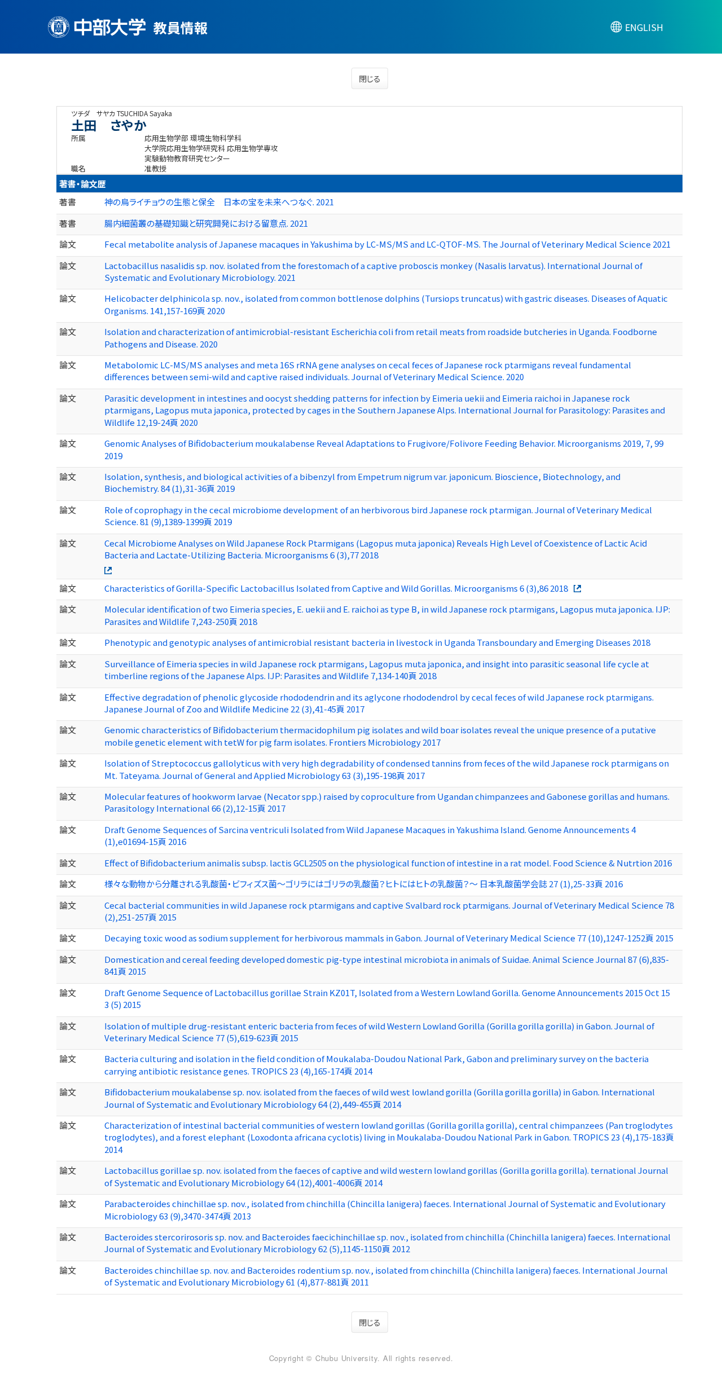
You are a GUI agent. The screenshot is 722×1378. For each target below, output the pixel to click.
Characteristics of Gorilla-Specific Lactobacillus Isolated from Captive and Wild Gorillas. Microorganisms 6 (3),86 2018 (336, 588)
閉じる (370, 78)
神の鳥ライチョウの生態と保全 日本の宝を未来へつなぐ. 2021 (219, 202)
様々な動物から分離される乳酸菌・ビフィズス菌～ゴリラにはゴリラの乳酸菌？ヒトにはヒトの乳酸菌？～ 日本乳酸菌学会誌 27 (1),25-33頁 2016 (363, 884)
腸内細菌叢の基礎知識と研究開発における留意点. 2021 (206, 223)
